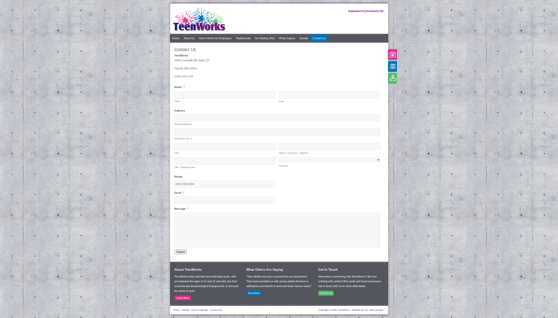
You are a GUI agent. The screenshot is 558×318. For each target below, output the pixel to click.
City (177, 153)
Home (175, 38)
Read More (254, 293)
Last (281, 101)
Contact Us (319, 38)
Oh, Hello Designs (374, 310)
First (177, 101)
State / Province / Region (293, 153)
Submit (180, 251)
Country (283, 166)
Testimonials (243, 38)
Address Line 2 (183, 138)
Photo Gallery (287, 38)
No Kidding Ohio (265, 38)
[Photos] (388, 54)
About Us (189, 38)
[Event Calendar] (388, 66)
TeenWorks (199, 19)
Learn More (183, 298)
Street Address (183, 124)
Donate (303, 38)
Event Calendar (200, 310)
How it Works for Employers (215, 38)
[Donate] (388, 78)
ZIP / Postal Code (185, 167)
